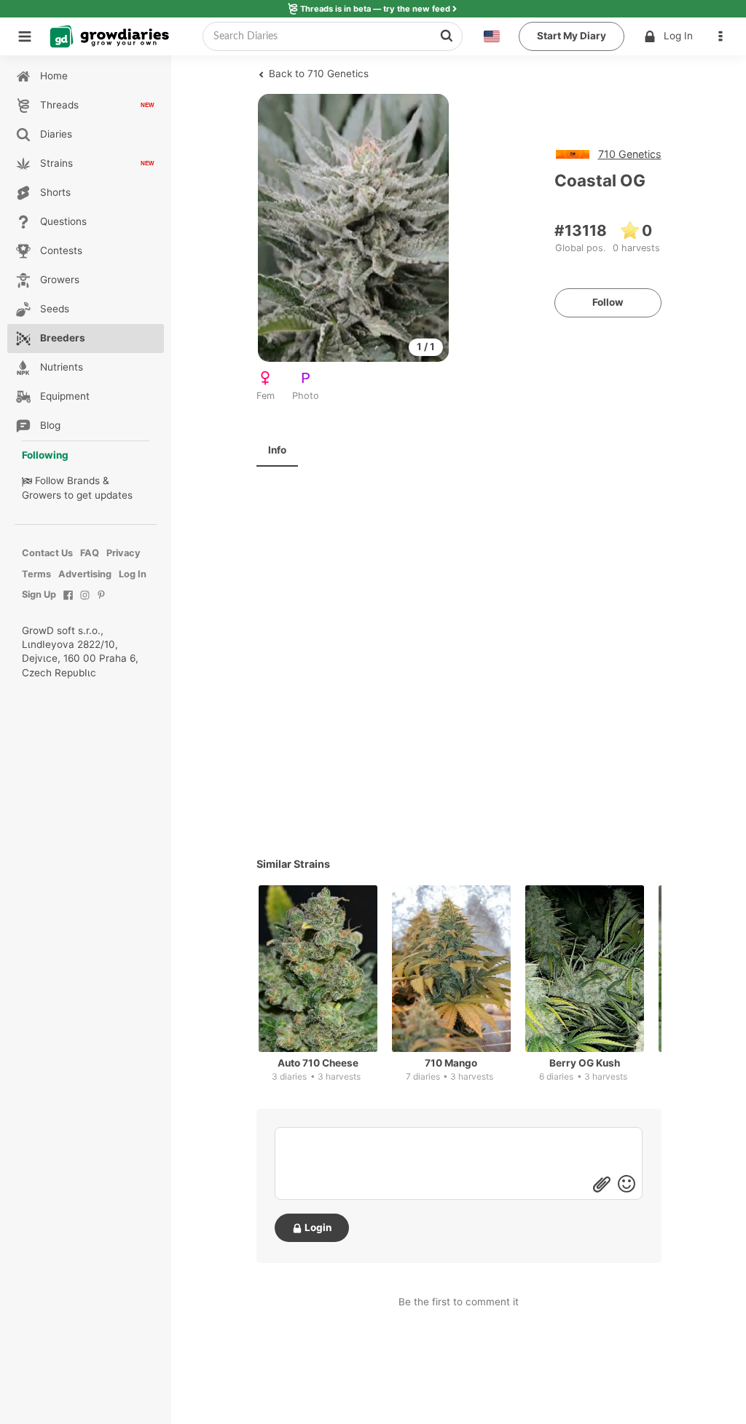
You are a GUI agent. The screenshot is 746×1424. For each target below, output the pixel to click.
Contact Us (47, 552)
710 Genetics (629, 154)
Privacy (123, 552)
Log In (678, 35)
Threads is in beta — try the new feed (375, 9)
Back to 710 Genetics (317, 73)
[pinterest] (101, 602)
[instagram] (85, 602)
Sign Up (39, 594)
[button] (724, 36)
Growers (41, 495)
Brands (83, 480)
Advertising (84, 574)
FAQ (89, 552)
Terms (36, 574)
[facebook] (68, 602)
